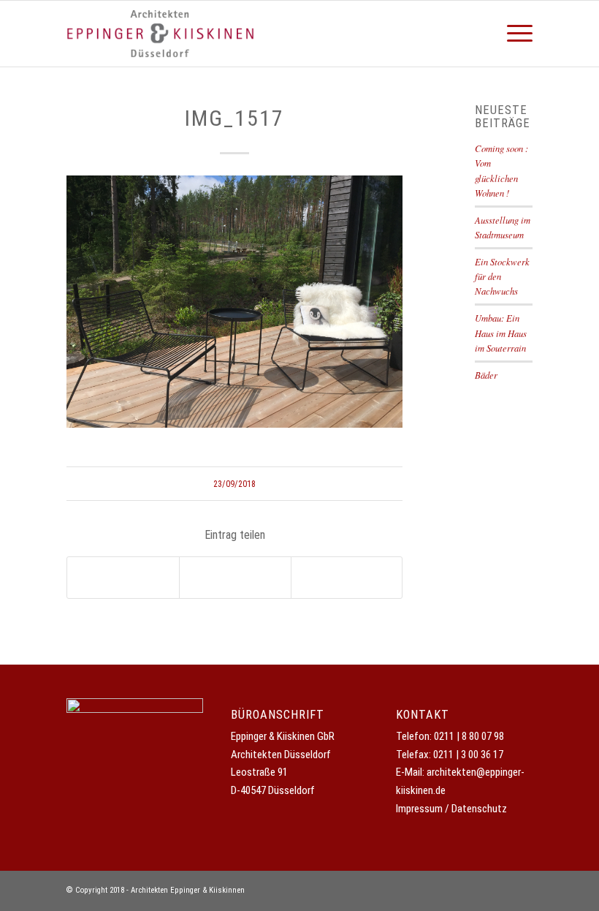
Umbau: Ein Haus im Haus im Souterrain (501, 332)
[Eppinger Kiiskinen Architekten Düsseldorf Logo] (160, 34)
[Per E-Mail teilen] (346, 577)
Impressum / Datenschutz (451, 808)
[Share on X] (123, 577)
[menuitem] (512, 34)
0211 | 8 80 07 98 (469, 736)
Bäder (486, 374)
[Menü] (512, 34)
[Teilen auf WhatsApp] (235, 577)
